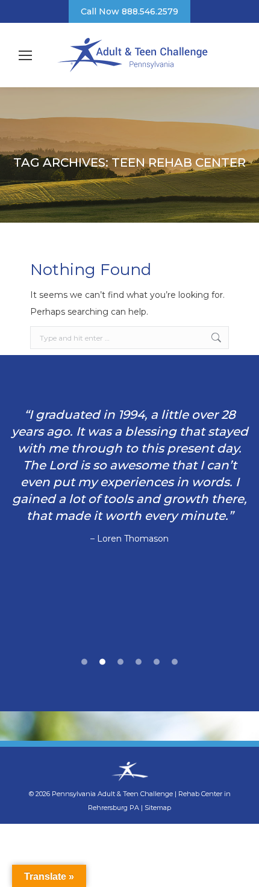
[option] (129, 476)
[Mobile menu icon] (25, 55)
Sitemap (158, 807)
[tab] (84, 660)
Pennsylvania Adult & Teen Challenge (113, 794)
